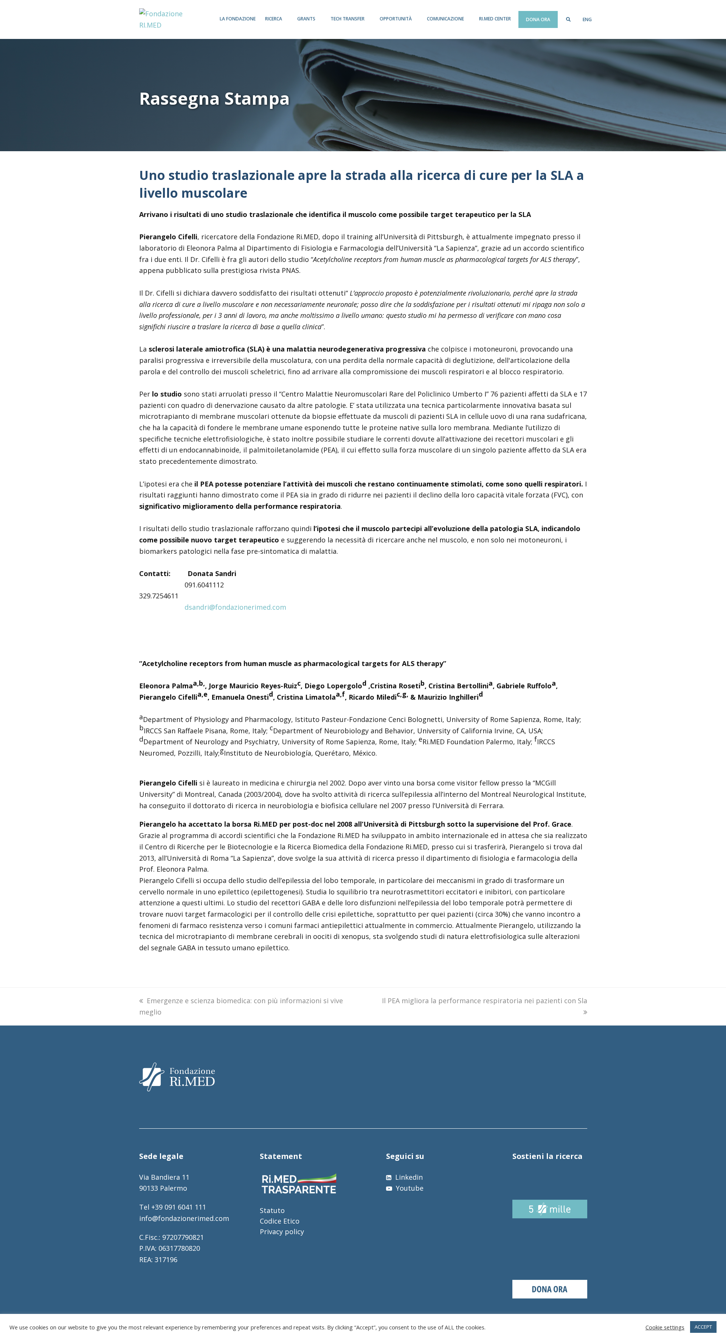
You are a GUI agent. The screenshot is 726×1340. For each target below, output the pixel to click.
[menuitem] (587, 19)
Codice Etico (279, 1220)
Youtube (409, 1188)
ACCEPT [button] (703, 1326)
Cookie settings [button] (664, 1327)
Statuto (272, 1210)
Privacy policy (282, 1231)
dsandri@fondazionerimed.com (235, 607)
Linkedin (408, 1177)
